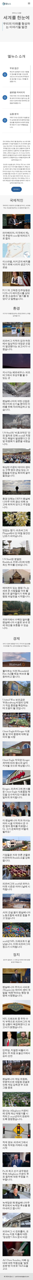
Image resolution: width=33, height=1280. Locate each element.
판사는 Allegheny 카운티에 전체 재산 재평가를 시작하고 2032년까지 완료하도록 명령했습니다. (16, 1115)
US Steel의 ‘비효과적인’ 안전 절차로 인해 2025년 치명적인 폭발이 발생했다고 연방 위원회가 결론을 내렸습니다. (16, 439)
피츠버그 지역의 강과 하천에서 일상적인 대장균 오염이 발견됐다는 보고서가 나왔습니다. (16, 345)
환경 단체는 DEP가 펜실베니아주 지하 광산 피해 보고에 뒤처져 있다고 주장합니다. (16, 503)
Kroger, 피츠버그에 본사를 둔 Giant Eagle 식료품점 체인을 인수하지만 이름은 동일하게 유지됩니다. (16, 793)
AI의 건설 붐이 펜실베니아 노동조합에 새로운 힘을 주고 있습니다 (16, 915)
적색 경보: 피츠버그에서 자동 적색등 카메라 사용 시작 (15, 1145)
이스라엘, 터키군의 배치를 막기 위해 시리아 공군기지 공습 (16, 264)
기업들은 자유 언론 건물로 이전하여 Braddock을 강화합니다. (16, 858)
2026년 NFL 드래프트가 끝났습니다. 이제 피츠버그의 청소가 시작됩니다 (16, 944)
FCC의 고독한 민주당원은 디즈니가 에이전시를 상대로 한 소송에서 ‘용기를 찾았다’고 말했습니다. (16, 294)
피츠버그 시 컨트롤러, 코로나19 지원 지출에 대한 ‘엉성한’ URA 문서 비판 (15, 1234)
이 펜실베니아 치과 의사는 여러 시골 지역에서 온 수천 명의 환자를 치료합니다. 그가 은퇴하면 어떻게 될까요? (16, 826)
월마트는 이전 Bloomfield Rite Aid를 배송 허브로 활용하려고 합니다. (16, 674)
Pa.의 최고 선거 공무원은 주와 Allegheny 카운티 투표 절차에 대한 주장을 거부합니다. (16, 1175)
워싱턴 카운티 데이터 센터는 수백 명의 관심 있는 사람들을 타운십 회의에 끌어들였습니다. (16, 471)
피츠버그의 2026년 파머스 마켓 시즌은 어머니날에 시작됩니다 (16, 886)
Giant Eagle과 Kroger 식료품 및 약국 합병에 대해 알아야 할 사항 (16, 734)
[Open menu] (29, 3)
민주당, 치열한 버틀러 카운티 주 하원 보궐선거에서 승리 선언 (16, 1053)
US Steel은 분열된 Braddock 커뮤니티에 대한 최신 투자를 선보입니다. (16, 562)
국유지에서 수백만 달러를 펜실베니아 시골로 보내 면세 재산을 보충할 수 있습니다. (16, 624)
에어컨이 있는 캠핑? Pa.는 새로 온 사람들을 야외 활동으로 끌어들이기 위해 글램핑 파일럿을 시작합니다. (16, 592)
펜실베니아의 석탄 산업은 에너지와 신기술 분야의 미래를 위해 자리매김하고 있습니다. (16, 405)
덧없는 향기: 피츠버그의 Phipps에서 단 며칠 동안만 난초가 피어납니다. (16, 533)
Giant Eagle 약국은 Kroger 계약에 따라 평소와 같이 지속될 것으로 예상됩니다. (16, 763)
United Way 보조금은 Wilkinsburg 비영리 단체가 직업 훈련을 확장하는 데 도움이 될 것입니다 (15, 704)
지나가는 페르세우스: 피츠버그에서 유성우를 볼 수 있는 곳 (16, 375)
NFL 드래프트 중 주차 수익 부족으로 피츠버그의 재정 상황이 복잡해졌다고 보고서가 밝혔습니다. (16, 1023)
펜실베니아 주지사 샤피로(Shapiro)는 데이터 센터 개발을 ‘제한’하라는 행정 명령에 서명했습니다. (16, 991)
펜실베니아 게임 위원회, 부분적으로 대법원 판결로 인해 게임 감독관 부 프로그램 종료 (16, 1083)
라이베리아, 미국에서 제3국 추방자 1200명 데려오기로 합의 (16, 236)
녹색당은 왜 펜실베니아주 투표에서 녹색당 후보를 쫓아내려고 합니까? (16, 1205)
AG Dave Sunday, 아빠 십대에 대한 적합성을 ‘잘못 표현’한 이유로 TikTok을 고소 (16, 1264)
